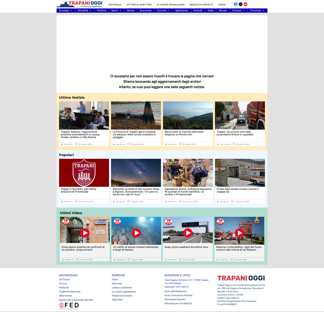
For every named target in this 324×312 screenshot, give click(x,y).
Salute (130, 10)
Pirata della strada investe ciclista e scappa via (238, 190)
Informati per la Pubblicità (178, 303)
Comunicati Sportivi (175, 299)
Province (255, 10)
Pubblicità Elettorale (69, 291)
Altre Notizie (65, 295)
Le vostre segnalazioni (171, 4)
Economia (145, 10)
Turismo (161, 10)
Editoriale (115, 4)
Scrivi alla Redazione (176, 291)
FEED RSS (117, 299)
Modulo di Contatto (201, 4)
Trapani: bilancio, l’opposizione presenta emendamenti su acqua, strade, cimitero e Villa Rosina (80, 134)
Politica (101, 10)
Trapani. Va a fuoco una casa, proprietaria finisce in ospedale (235, 133)
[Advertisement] (162, 42)
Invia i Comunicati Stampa (178, 295)
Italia (210, 10)
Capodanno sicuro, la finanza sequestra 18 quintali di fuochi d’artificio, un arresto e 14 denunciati (188, 191)
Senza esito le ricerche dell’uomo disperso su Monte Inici (184, 133)
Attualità (83, 10)
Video (115, 279)
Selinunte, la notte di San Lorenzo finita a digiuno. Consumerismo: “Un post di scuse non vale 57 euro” (136, 191)
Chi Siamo (64, 279)
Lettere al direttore (139, 4)
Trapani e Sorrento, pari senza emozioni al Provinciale (78, 190)
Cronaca (64, 10)
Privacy (63, 283)
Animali (198, 10)
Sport (114, 10)
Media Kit (64, 287)
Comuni (236, 10)
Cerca (222, 4)
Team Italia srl (182, 287)
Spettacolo (181, 10)
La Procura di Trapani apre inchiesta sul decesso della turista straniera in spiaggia (134, 134)
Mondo (223, 10)
